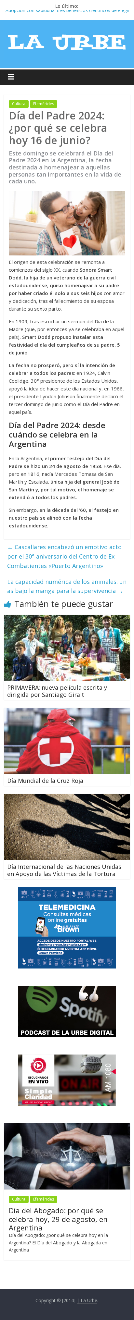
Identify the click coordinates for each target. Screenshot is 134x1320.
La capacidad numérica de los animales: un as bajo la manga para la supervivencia (67, 586)
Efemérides (43, 103)
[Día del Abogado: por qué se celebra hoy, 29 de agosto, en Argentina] (67, 1127)
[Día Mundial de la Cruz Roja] (67, 711)
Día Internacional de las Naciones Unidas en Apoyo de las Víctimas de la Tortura (64, 870)
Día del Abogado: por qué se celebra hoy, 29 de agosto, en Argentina (58, 1218)
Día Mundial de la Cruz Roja (45, 780)
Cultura (18, 103)
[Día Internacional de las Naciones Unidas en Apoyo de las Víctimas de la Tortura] (67, 797)
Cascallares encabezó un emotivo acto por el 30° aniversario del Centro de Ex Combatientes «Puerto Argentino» (64, 556)
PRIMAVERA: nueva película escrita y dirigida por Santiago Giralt (57, 691)
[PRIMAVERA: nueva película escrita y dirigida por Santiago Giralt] (67, 618)
